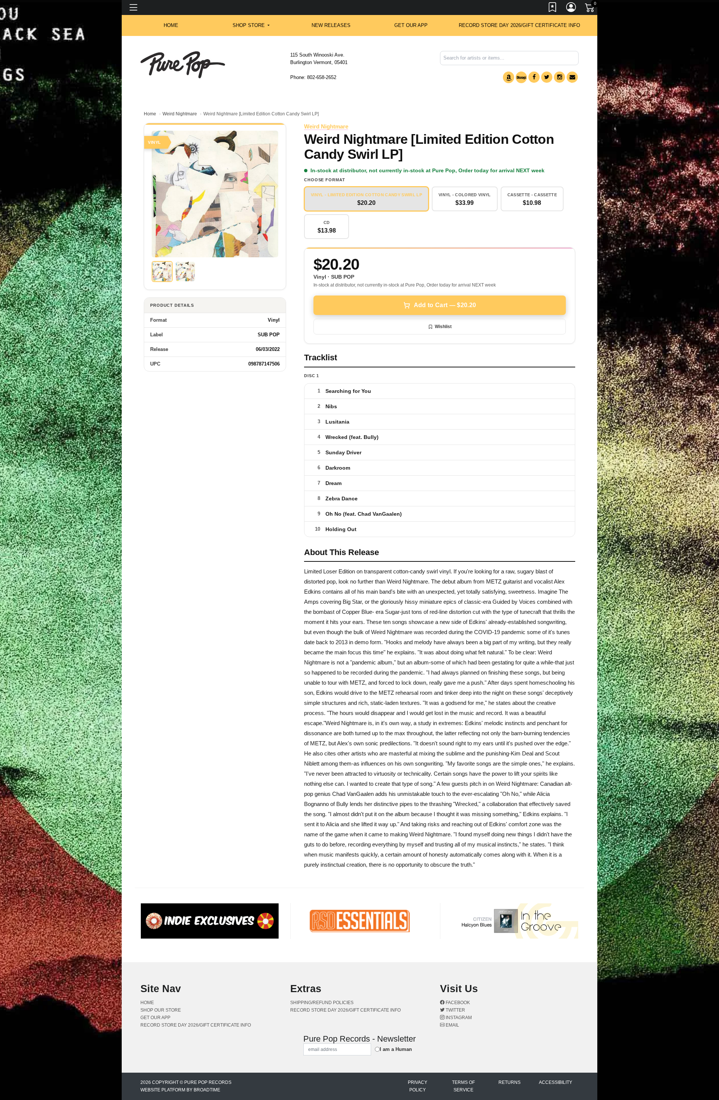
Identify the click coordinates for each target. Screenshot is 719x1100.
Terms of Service (463, 1086)
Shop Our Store (160, 1010)
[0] (590, 9)
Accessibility (555, 1082)
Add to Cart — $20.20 (445, 305)
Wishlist (443, 326)
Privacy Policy (417, 1086)
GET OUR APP (411, 25)
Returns (509, 1082)
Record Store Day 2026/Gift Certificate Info (519, 25)
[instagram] (559, 77)
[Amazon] (508, 77)
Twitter (455, 1010)
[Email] (572, 77)
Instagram (458, 1017)
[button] (251, 25)
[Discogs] (521, 77)
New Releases (331, 25)
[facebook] (534, 77)
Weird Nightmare (180, 113)
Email (452, 1025)
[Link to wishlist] (552, 9)
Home (150, 113)
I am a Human (396, 1049)
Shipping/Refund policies (322, 1002)
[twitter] (546, 77)
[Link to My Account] (571, 9)
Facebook (457, 1002)
